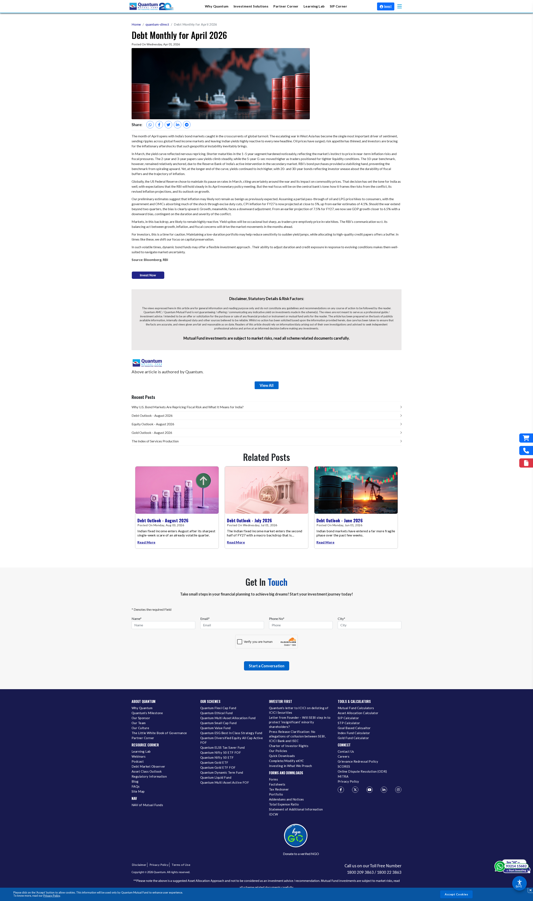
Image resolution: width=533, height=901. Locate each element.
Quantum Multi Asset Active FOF (224, 782)
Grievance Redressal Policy (358, 761)
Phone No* (276, 619)
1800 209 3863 (360, 872)
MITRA (343, 776)
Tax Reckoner (279, 789)
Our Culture (140, 728)
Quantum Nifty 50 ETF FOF (220, 752)
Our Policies (278, 751)
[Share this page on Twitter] (168, 124)
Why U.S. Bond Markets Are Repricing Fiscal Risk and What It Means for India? (188, 407)
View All (267, 385)
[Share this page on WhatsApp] (150, 124)
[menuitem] (217, 6)
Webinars (139, 756)
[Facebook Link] (341, 790)
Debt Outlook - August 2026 (152, 415)
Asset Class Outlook (147, 771)
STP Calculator (349, 723)
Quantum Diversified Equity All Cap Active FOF (231, 740)
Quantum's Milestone (147, 713)
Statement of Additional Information (296, 809)
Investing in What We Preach (290, 766)
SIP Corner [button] (338, 6)
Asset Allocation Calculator (358, 713)
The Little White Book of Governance (159, 733)
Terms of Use (181, 864)
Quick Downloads (282, 756)
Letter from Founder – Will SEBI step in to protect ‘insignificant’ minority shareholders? (300, 722)
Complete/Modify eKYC (286, 761)
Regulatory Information (149, 776)
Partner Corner (286, 6)
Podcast (138, 761)
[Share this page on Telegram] (187, 124)
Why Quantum (142, 708)
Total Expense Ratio (284, 804)
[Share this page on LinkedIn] (177, 124)
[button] (399, 6)
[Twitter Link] (355, 790)
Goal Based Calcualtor (354, 728)
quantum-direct (157, 24)
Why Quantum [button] (217, 6)
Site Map (138, 791)
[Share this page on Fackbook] (159, 124)
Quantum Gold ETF (214, 762)
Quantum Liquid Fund (215, 777)
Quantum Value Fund (215, 728)
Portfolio (276, 794)
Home (136, 24)
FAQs (136, 786)
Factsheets (277, 784)
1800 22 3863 (389, 872)
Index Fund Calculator (354, 733)
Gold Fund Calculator (353, 738)
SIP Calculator (348, 718)
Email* (205, 619)
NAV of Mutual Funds (147, 805)
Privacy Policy (51, 895)
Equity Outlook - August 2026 (153, 424)
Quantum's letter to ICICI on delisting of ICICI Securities (298, 710)
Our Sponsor (141, 718)
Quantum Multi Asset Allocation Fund (228, 718)
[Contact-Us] (526, 450)
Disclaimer (139, 864)
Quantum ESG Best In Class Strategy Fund (231, 733)
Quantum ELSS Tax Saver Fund (222, 747)
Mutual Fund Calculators (356, 708)
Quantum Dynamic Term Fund (221, 772)
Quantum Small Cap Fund (218, 723)
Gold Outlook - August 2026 (152, 432)
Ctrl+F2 (519, 886)
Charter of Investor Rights (288, 746)
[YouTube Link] (369, 790)
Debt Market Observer (148, 766)
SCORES (344, 766)
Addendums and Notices (286, 799)
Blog (135, 781)
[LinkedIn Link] (384, 790)
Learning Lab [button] (314, 6)
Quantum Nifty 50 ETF (217, 757)
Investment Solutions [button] (251, 6)
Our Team (139, 723)
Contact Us (346, 751)
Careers (343, 756)
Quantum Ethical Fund (216, 713)
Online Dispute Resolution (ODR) (362, 771)
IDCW (273, 814)
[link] (152, 6)
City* (341, 619)
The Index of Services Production (155, 441)
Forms (273, 779)
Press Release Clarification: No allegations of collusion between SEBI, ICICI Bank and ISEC (297, 736)
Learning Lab (141, 751)
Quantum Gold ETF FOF (217, 767)
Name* (137, 619)
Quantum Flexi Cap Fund (218, 708)
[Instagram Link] (398, 790)
